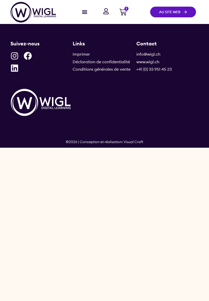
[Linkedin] (14, 68)
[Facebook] (28, 56)
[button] (84, 12)
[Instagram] (14, 56)
